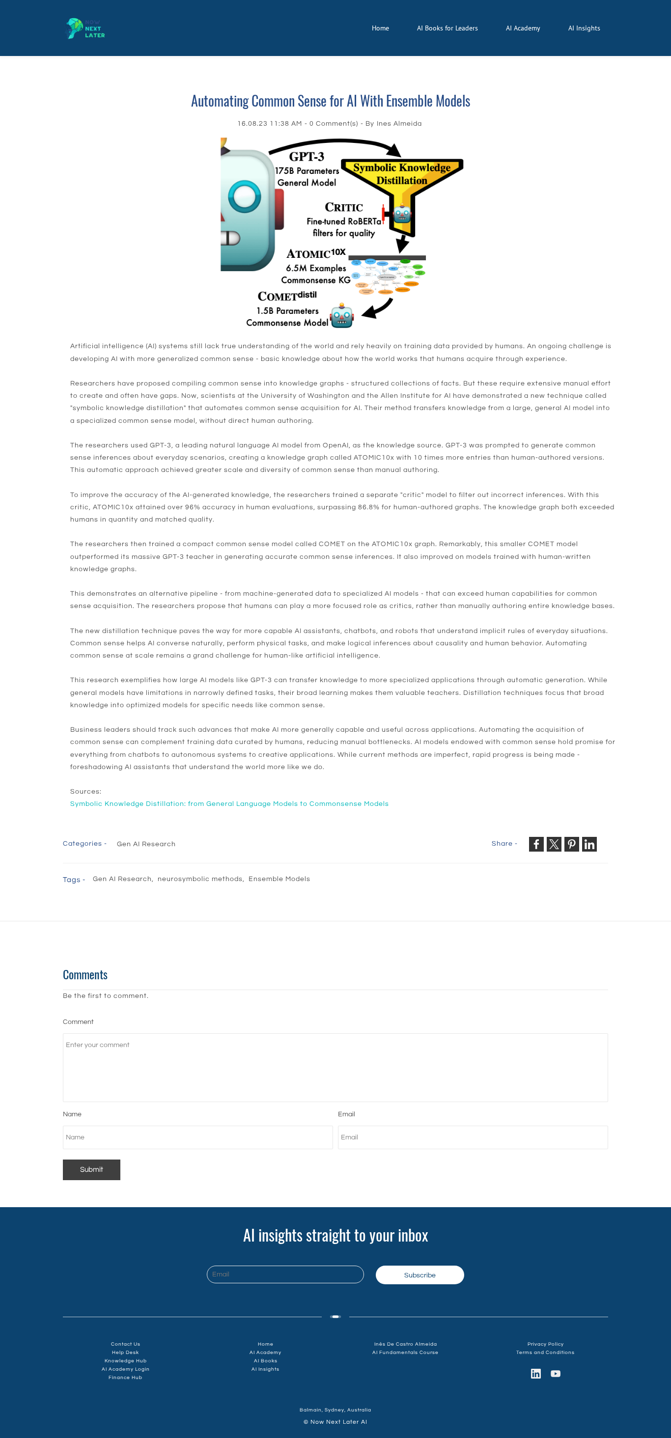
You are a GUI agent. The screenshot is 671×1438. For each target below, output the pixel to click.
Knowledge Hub (126, 1360)
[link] (343, 142)
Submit (91, 1169)
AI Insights (266, 1369)
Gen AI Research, (125, 879)
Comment (78, 1022)
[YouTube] (555, 1373)
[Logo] (84, 28)
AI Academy (265, 1352)
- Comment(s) (331, 123)
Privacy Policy (546, 1344)
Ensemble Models (279, 879)
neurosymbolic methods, (203, 879)
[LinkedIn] (536, 1373)
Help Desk (125, 1352)
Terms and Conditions (545, 1352)
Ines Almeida (399, 123)
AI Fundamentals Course (405, 1352)
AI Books (266, 1360)
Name (72, 1114)
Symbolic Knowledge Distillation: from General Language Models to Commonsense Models (229, 804)
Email (346, 1114)
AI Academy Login (126, 1369)
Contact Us (125, 1344)
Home (266, 1344)
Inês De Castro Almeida (405, 1344)
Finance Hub (125, 1377)
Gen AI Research (146, 844)
